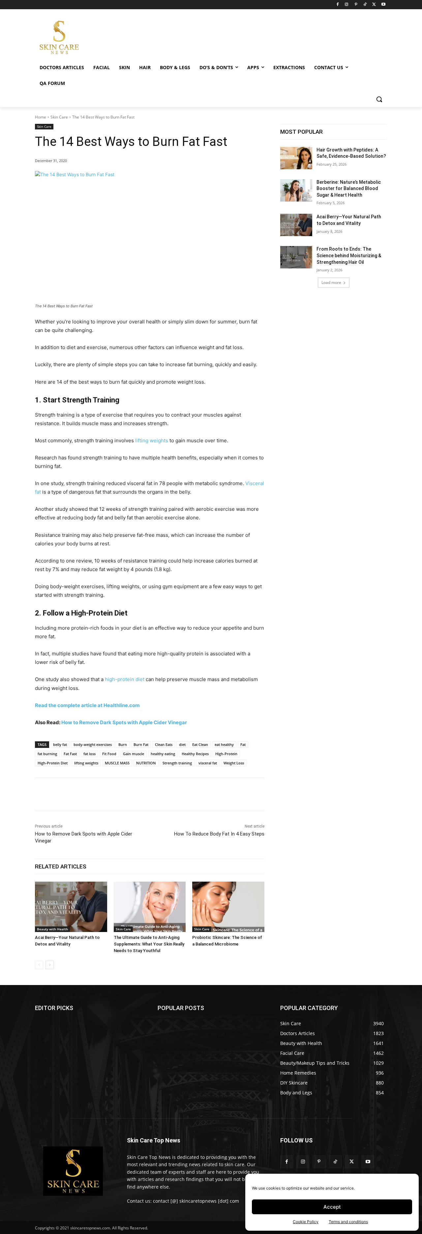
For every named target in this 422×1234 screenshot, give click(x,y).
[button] (379, 99)
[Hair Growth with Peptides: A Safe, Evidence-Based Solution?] (296, 158)
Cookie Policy (305, 1221)
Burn (122, 744)
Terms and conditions (348, 1221)
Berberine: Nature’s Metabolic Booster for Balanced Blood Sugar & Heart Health (348, 188)
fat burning (47, 753)
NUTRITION (146, 762)
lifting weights (151, 440)
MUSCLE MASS (117, 762)
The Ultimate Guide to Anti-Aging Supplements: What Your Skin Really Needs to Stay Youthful (149, 944)
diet (182, 744)
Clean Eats (163, 744)
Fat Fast (70, 753)
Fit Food (109, 753)
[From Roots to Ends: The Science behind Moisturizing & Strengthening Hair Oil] (296, 257)
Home (40, 117)
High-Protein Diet (53, 762)
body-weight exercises (93, 744)
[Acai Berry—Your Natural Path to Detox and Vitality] (71, 907)
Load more (331, 282)
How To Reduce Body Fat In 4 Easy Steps (219, 834)
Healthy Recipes (195, 753)
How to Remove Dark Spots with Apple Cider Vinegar (124, 722)
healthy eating (163, 753)
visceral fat (207, 762)
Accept (332, 1207)
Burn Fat (141, 744)
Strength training (177, 762)
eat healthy (224, 744)
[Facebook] (337, 5)
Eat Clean (200, 744)
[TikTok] (365, 5)
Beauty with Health (52, 929)
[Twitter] (374, 5)
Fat (243, 744)
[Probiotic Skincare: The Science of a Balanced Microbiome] (228, 907)
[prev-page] (39, 965)
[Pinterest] (356, 5)
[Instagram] (346, 5)
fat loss (89, 753)
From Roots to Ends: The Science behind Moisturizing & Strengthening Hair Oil (348, 255)
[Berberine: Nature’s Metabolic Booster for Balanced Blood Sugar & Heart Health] (296, 190)
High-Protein (226, 753)
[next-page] (49, 965)
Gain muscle (133, 753)
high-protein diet (124, 679)
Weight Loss (234, 762)
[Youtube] (383, 5)
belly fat (60, 744)
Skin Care (59, 117)
